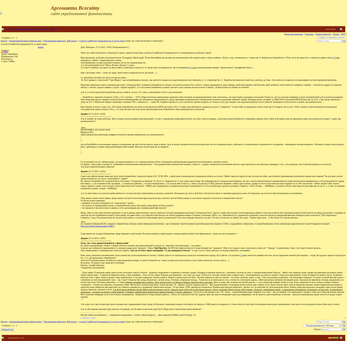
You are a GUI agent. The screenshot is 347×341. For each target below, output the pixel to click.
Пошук (336, 34)
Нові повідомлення (294, 34)
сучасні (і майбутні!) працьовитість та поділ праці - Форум (30, 29)
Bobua (41, 47)
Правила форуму (323, 34)
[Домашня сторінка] (93, 318)
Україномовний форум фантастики (25, 41)
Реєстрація (51, 29)
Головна (10, 29)
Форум (4, 41)
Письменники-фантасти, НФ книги (60, 41)
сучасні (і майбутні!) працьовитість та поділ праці (102, 41)
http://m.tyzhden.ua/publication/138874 (97, 226)
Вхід (57, 29)
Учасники (309, 34)
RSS (337, 29)
